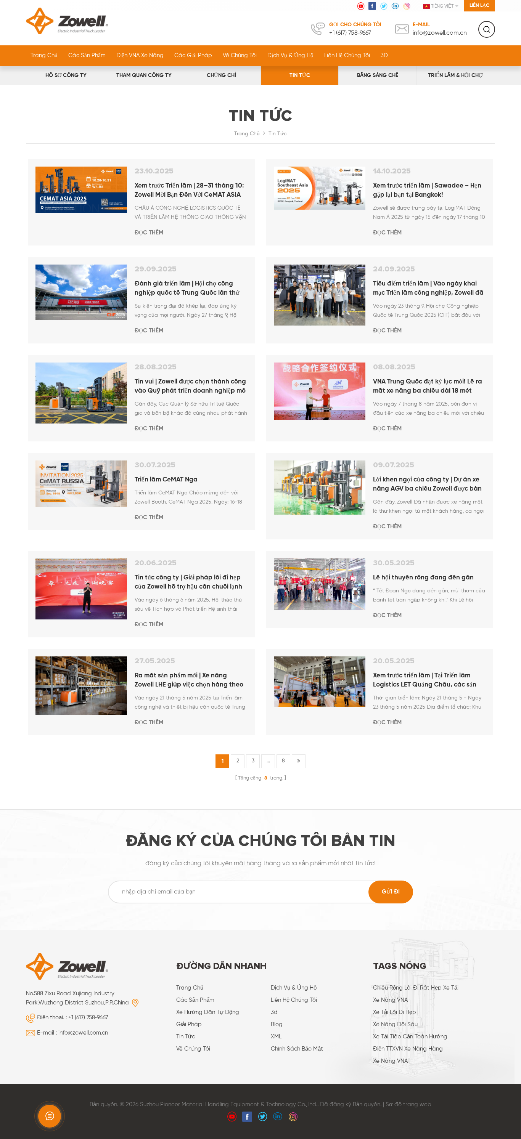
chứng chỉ (221, 75)
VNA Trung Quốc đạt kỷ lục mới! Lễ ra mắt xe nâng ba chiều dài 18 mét (427, 386)
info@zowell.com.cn (440, 33)
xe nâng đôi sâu (395, 1024)
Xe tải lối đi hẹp (394, 1012)
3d (274, 1012)
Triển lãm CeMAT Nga (166, 479)
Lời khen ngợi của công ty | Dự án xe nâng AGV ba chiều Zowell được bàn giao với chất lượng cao (427, 485)
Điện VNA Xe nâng (140, 55)
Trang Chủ (44, 55)
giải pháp (189, 1024)
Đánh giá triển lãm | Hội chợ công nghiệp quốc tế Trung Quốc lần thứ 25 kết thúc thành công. (187, 289)
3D (384, 55)
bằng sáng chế (377, 75)
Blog (277, 1024)
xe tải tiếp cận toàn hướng (410, 1037)
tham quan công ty (144, 75)
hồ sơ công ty (66, 75)
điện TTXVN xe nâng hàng (408, 1049)
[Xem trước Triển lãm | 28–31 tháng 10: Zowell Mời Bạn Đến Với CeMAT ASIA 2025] (81, 190)
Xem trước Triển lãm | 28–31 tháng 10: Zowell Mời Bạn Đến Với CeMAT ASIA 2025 (189, 191)
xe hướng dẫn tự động (207, 1012)
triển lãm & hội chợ (455, 75)
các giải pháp (193, 55)
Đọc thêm (149, 233)
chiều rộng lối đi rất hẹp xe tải (415, 988)
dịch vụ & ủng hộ (290, 55)
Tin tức (299, 75)
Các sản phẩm (87, 55)
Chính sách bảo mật (297, 1049)
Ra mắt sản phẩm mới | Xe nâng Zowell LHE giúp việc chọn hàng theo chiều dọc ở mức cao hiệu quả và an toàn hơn (189, 681)
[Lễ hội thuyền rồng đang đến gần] (319, 584)
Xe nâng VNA (390, 1000)
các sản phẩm (195, 1000)
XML (276, 1037)
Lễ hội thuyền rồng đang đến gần (423, 577)
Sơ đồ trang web (408, 1104)
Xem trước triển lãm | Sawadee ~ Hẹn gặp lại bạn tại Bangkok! (427, 190)
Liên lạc (479, 5)
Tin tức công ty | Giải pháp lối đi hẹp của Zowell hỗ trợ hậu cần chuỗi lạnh (188, 582)
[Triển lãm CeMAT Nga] (81, 483)
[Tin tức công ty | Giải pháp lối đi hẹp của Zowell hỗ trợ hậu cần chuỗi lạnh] (81, 588)
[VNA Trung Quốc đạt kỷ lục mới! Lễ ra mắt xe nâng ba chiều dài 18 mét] (319, 391)
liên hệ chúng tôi (347, 55)
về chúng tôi (240, 55)
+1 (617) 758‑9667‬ (350, 33)
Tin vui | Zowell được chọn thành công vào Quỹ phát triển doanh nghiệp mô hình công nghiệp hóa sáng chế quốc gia (190, 387)
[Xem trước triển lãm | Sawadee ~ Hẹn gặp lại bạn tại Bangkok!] (319, 188)
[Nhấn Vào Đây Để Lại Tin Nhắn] (49, 1116)
